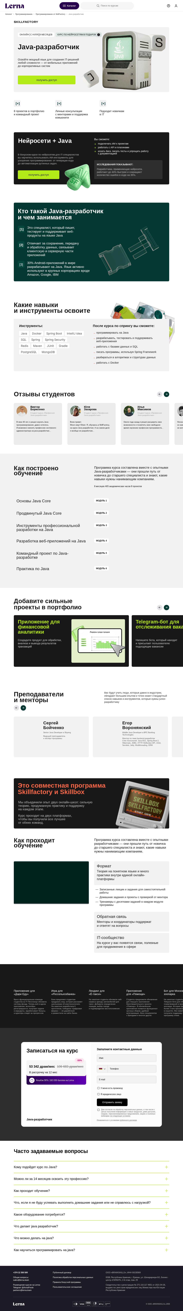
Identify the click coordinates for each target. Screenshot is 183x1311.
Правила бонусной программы (67, 1282)
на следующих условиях (120, 1116)
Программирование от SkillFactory (50, 14)
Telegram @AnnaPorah (23, 1287)
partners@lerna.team (22, 1290)
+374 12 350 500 (20, 1272)
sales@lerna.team (21, 1280)
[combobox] (102, 1068)
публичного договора (128, 1120)
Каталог (8, 14)
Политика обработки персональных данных (73, 1277)
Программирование (23, 14)
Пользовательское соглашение (67, 1287)
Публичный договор (62, 1272)
